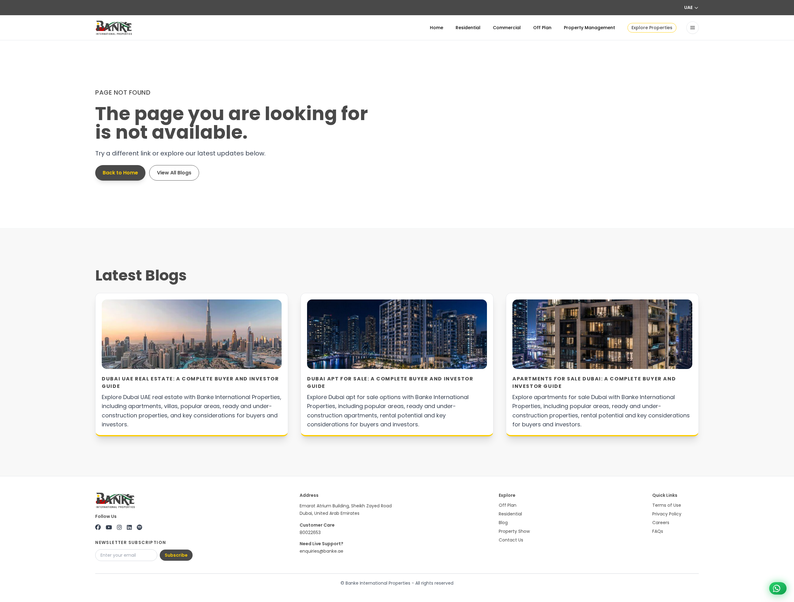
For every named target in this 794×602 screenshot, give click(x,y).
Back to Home (120, 172)
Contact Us (511, 540)
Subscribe (176, 555)
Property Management (589, 28)
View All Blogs (174, 172)
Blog (503, 522)
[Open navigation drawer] (692, 27)
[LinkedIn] (129, 527)
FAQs (657, 531)
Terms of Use (666, 505)
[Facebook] (98, 527)
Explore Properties (651, 28)
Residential (468, 28)
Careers (660, 522)
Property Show (514, 531)
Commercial (507, 28)
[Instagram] (119, 527)
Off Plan (542, 28)
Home (436, 28)
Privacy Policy (666, 514)
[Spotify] (139, 527)
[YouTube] (109, 527)
